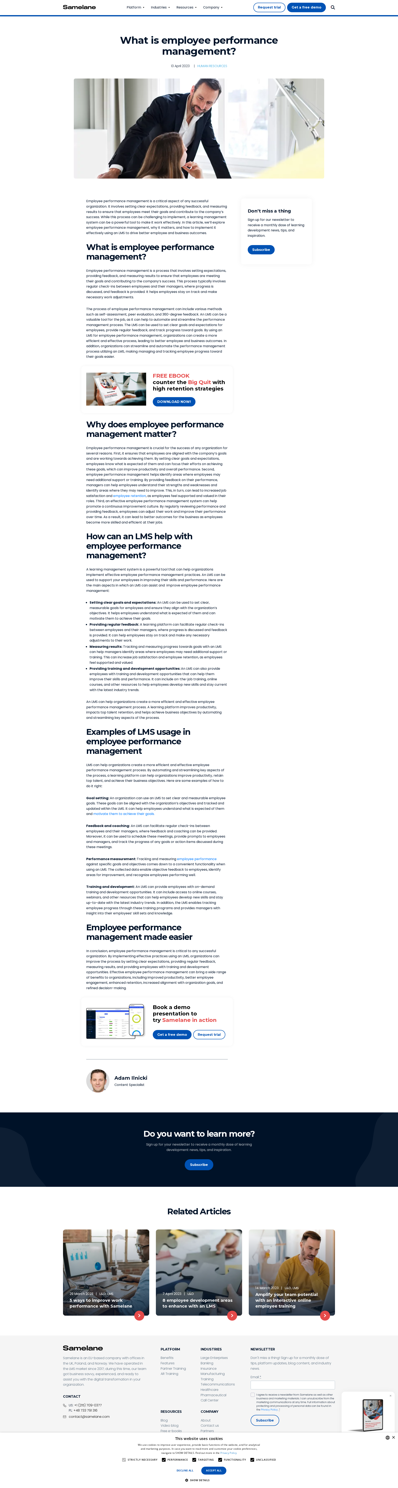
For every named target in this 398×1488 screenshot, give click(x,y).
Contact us (210, 1425)
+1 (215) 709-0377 (88, 1405)
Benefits (167, 1357)
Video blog (169, 1425)
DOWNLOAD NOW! (174, 402)
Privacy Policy (269, 1409)
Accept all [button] (214, 1470)
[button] (199, 1480)
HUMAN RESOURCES (212, 66)
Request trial (209, 1035)
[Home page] (79, 7)
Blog (164, 1420)
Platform (134, 7)
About (206, 1420)
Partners (207, 1431)
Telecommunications (218, 1384)
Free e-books (171, 1431)
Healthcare (209, 1389)
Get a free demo (172, 1035)
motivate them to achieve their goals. (124, 813)
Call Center (209, 1400)
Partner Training (173, 1368)
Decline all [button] (185, 1470)
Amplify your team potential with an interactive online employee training (286, 1300)
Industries (159, 7)
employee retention (129, 495)
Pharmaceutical (213, 1395)
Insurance (209, 1368)
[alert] (199, 1460)
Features (168, 1363)
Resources (184, 7)
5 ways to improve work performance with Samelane (101, 1303)
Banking (207, 1363)
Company (211, 7)
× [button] (393, 1437)
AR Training (169, 1373)
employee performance (197, 859)
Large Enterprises (214, 1357)
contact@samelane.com (89, 1416)
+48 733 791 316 (85, 1410)
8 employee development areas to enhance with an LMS (198, 1303)
